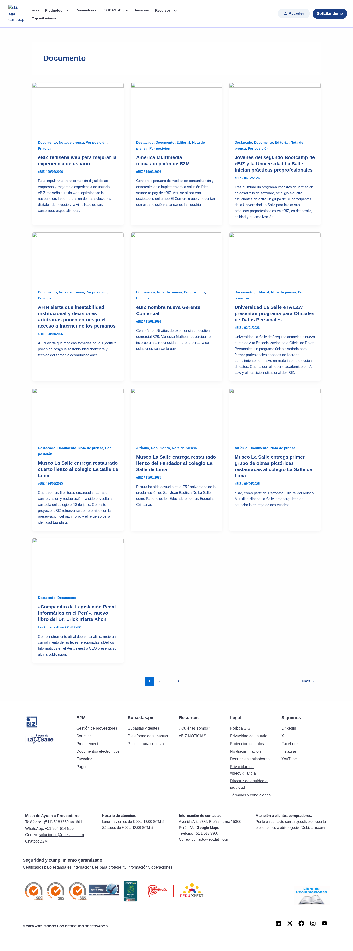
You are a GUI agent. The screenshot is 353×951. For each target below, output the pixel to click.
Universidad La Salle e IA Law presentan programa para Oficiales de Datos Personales (274, 313)
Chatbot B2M (36, 841)
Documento (47, 142)
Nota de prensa (71, 142)
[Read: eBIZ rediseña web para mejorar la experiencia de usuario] (78, 108)
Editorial (183, 142)
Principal (45, 148)
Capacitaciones (44, 18)
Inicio (34, 10)
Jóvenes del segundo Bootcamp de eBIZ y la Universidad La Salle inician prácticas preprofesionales (275, 164)
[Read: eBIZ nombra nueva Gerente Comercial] (176, 258)
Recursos (163, 10)
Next (308, 681)
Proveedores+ (87, 10)
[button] (294, 13)
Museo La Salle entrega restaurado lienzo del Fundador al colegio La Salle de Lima (176, 463)
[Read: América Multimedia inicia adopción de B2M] (176, 108)
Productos (54, 10)
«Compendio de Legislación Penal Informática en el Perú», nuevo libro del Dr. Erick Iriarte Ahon (77, 613)
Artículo (142, 448)
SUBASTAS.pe (116, 10)
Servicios (141, 10)
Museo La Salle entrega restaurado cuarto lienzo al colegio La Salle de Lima (78, 469)
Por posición (96, 142)
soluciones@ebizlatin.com (61, 835)
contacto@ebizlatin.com (210, 839)
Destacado (145, 142)
